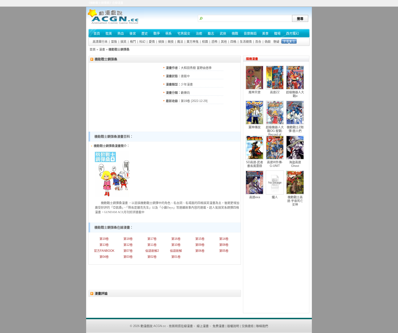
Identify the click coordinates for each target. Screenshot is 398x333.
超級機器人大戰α (295, 94)
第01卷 (176, 256)
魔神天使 (254, 92)
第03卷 (128, 256)
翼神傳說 (254, 127)
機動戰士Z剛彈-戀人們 (295, 129)
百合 (258, 41)
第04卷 (104, 256)
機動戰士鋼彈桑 (106, 59)
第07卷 (128, 250)
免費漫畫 (219, 326)
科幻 (142, 41)
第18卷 (128, 238)
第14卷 (223, 238)
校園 (205, 41)
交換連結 (248, 326)
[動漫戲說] (115, 24)
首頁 (93, 49)
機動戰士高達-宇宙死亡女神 (295, 200)
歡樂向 (185, 92)
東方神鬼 (193, 41)
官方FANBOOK (104, 250)
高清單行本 (100, 41)
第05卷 (223, 250)
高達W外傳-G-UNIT (275, 164)
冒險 (114, 41)
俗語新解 (176, 250)
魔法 (180, 41)
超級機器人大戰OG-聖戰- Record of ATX (275, 132)
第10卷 (176, 244)
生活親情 (246, 41)
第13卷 (104, 244)
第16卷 (176, 238)
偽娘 (268, 41)
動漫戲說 (146, 326)
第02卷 (152, 256)
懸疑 (276, 41)
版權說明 (233, 326)
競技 (171, 41)
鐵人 (275, 197)
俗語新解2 (152, 250)
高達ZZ (275, 92)
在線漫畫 (187, 326)
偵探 (161, 41)
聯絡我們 (262, 326)
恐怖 (214, 41)
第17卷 (152, 238)
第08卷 (223, 244)
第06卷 (200, 250)
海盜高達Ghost (295, 164)
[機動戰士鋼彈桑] (112, 196)
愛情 (152, 41)
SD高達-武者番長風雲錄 (254, 164)
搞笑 (123, 41)
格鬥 (133, 41)
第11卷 (152, 244)
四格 (233, 41)
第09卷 (200, 244)
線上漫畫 (203, 326)
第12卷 (128, 244)
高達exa (254, 197)
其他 (224, 41)
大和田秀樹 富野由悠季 (196, 67)
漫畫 (102, 49)
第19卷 (185, 101)
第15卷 (200, 238)
